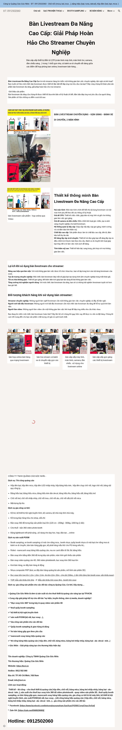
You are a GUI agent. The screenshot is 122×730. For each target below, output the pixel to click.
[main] (60, 44)
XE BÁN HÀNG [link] (96, 11)
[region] (61, 4)
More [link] (109, 11)
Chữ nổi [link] (37, 11)
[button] (119, 11)
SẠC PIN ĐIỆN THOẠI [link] (52, 11)
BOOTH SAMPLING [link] (75, 11)
